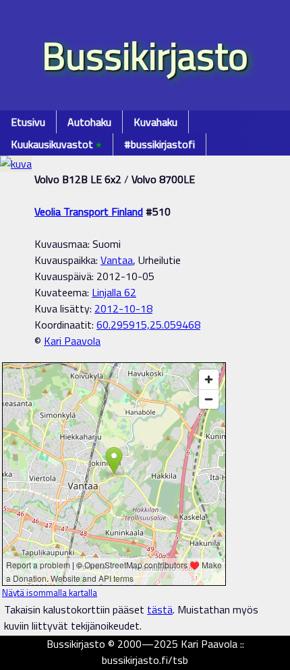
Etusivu (28, 122)
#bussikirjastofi (159, 144)
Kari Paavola (72, 341)
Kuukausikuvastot (56, 144)
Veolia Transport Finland (88, 211)
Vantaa (116, 260)
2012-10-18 (123, 308)
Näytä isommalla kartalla (49, 592)
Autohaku (89, 122)
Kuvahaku (155, 122)
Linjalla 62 (114, 292)
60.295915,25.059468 (148, 324)
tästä (160, 609)
